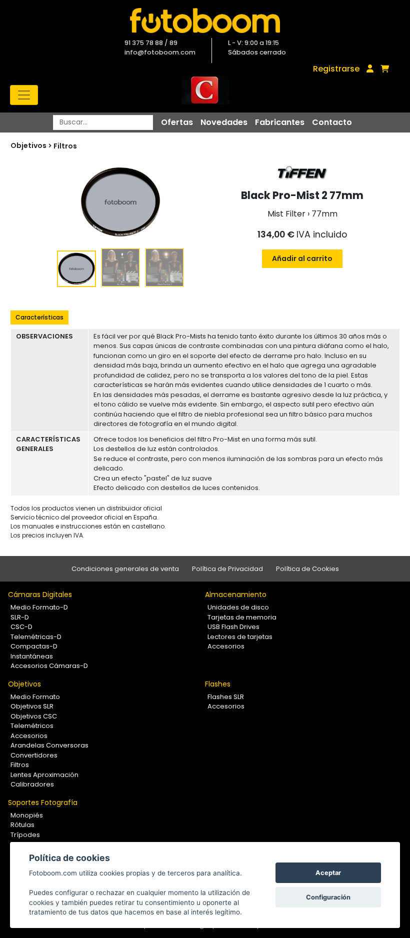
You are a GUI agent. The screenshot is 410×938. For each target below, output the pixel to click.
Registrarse (336, 68)
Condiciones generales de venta (125, 569)
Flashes (217, 684)
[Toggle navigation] (24, 95)
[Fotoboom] (205, 20)
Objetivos (24, 684)
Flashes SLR (226, 697)
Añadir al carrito (302, 259)
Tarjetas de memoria (242, 617)
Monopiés (26, 815)
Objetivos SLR (32, 706)
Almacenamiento (235, 595)
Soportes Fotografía (43, 803)
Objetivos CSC (33, 716)
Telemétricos (32, 725)
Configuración (328, 897)
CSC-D (21, 627)
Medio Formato (35, 697)
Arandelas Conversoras (49, 745)
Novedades (224, 122)
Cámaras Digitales (40, 595)
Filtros (65, 146)
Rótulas (22, 825)
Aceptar (328, 872)
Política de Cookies (307, 569)
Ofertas (177, 122)
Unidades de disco (238, 607)
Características (40, 317)
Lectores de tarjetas (240, 637)
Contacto (332, 122)
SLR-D (19, 617)
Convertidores (34, 755)
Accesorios (226, 646)
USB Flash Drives (234, 627)
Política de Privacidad (227, 569)
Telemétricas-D (36, 637)
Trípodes (25, 835)
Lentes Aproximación (44, 775)
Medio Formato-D (39, 607)
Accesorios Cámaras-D (49, 665)
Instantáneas (31, 656)
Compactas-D (34, 646)
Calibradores (32, 784)
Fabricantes (279, 122)
